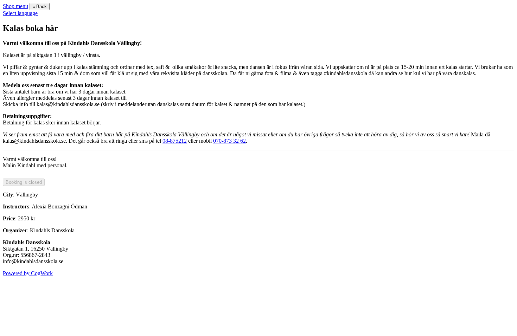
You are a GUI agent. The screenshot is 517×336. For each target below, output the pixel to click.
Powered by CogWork (28, 273)
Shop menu (15, 6)
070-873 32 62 (229, 141)
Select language (20, 13)
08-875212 (174, 141)
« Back (39, 6)
